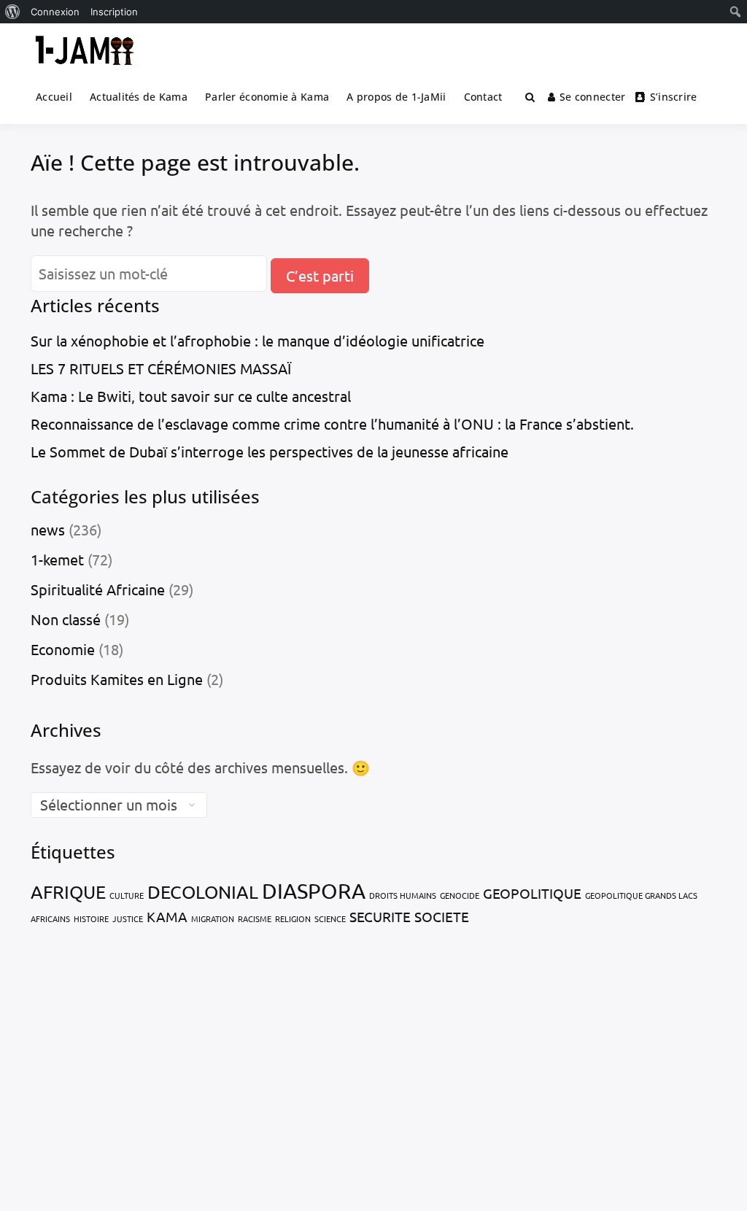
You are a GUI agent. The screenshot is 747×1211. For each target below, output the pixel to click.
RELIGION (293, 918)
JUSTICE (127, 918)
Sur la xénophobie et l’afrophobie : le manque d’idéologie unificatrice (257, 340)
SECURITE (380, 916)
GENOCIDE (459, 895)
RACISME (254, 918)
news (48, 529)
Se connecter (592, 97)
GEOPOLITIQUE (532, 893)
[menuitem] (13, 11)
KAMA (167, 916)
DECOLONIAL (202, 892)
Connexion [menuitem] (55, 12)
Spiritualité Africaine (98, 589)
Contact (483, 97)
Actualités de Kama (138, 97)
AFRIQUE (68, 892)
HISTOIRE (91, 918)
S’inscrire (673, 97)
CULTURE (126, 895)
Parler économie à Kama (267, 97)
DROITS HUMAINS (402, 895)
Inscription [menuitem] (114, 12)
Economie (63, 649)
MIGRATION (212, 918)
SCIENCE (330, 918)
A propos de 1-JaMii (396, 97)
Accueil (54, 97)
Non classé (66, 619)
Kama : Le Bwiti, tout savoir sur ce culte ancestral (191, 396)
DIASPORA (313, 890)
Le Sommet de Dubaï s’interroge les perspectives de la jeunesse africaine (269, 451)
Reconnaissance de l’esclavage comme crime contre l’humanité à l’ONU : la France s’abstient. (332, 423)
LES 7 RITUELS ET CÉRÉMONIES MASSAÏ (161, 368)
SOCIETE (441, 916)
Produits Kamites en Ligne (117, 679)
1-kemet (57, 559)
